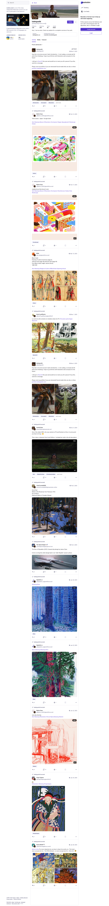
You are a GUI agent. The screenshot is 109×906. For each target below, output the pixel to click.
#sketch (61, 717)
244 (40, 27)
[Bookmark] (65, 106)
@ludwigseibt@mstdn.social (38, 23)
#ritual (64, 268)
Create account (91, 29)
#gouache (34, 320)
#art (33, 122)
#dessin (42, 122)
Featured (44, 40)
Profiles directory (24, 897)
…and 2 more (59, 474)
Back (35, 3)
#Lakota (47, 268)
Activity (34, 40)
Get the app (17, 902)
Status (17, 897)
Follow (70, 22)
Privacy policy (10, 899)
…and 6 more (58, 102)
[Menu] (75, 22)
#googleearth (65, 122)
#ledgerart (42, 268)
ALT (52, 98)
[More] (76, 106)
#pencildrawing (36, 649)
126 (33, 27)
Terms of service (17, 899)
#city (70, 191)
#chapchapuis (47, 784)
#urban (34, 124)
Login (91, 33)
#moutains (63, 319)
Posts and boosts (36, 44)
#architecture (61, 191)
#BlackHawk (53, 268)
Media (38, 40)
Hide (74, 72)
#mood (48, 717)
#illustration (47, 122)
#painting (59, 268)
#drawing (36, 122)
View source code (16, 903)
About (14, 897)
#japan (60, 122)
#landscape (72, 122)
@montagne (69, 319)
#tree (38, 584)
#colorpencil (54, 122)
